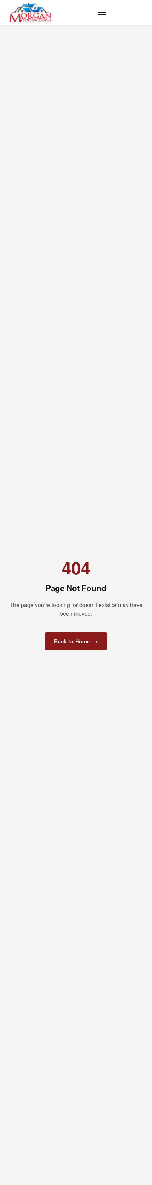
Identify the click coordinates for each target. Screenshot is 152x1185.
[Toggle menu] (101, 12)
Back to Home (76, 641)
